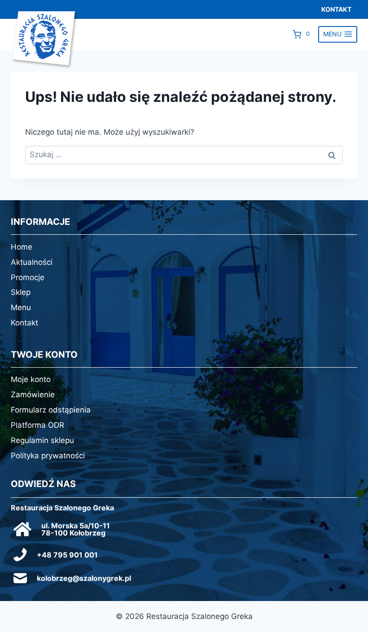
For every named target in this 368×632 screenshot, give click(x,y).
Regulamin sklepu (42, 440)
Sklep (21, 292)
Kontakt (24, 322)
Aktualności (32, 262)
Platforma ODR (37, 425)
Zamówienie (33, 394)
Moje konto (31, 379)
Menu (21, 307)
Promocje (27, 277)
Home (21, 246)
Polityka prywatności (48, 455)
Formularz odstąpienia (51, 409)
